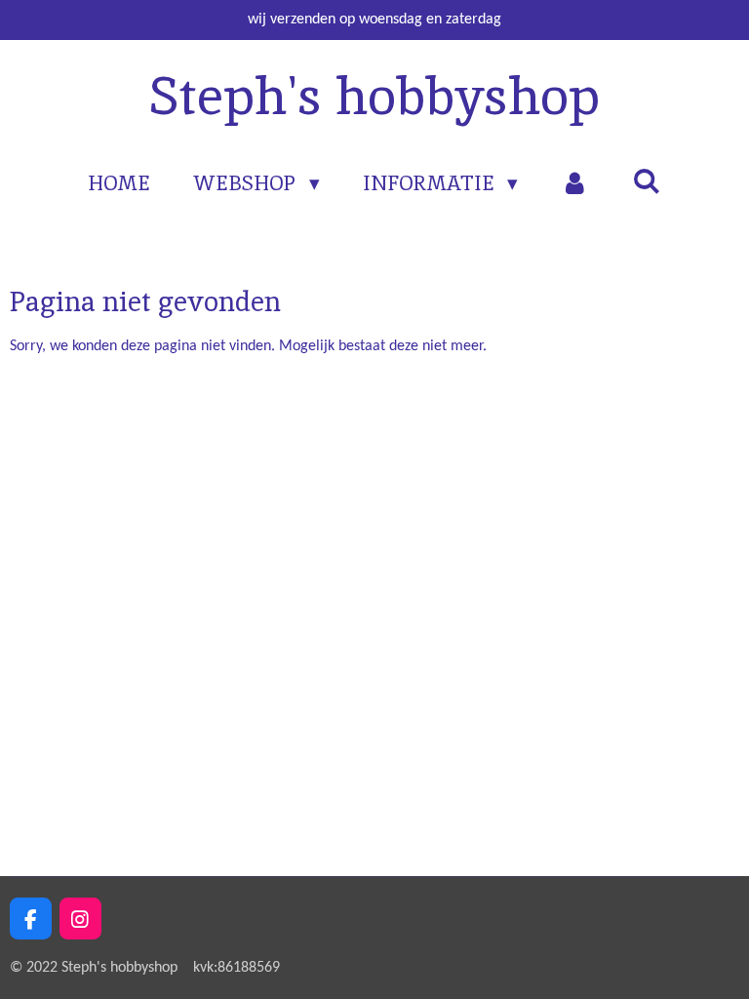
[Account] (575, 183)
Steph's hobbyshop (374, 95)
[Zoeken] (646, 181)
